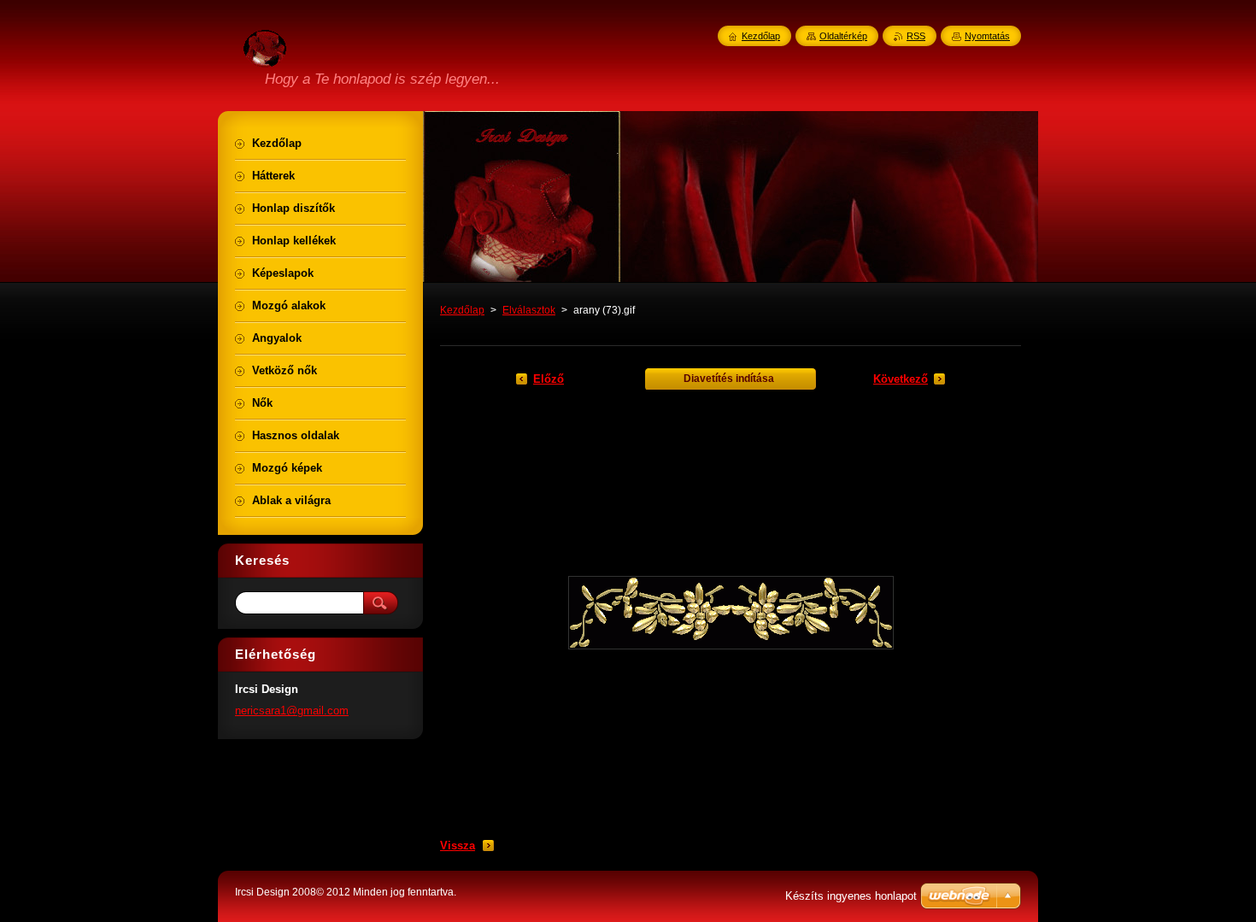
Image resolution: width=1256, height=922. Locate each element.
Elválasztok (528, 310)
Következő (900, 379)
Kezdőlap (462, 310)
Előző (548, 379)
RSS (916, 36)
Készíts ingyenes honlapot (851, 896)
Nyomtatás (987, 36)
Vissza (457, 845)
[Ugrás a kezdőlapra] (265, 57)
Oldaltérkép (843, 36)
